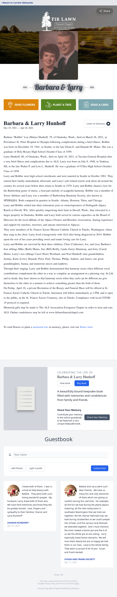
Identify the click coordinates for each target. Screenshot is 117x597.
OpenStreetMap (62, 588)
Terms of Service (67, 583)
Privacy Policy (50, 583)
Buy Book (81, 383)
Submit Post (100, 468)
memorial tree (40, 327)
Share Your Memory (97, 417)
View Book (65, 383)
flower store (86, 327)
